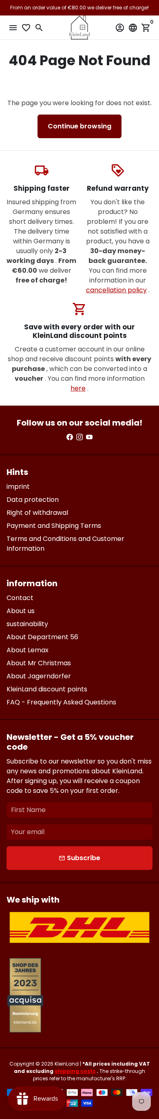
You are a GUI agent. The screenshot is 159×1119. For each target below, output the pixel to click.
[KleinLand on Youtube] (89, 437)
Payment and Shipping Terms (54, 525)
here (78, 388)
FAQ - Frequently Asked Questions (61, 702)
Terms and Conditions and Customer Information (65, 543)
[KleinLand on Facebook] (69, 437)
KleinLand (67, 1063)
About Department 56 (42, 637)
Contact (20, 598)
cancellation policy (116, 290)
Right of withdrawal (37, 512)
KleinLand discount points (47, 689)
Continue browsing (79, 126)
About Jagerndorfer (39, 676)
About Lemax (28, 650)
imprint (18, 486)
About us (21, 611)
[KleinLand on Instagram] (79, 437)
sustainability (27, 624)
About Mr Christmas (39, 663)
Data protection (33, 499)
